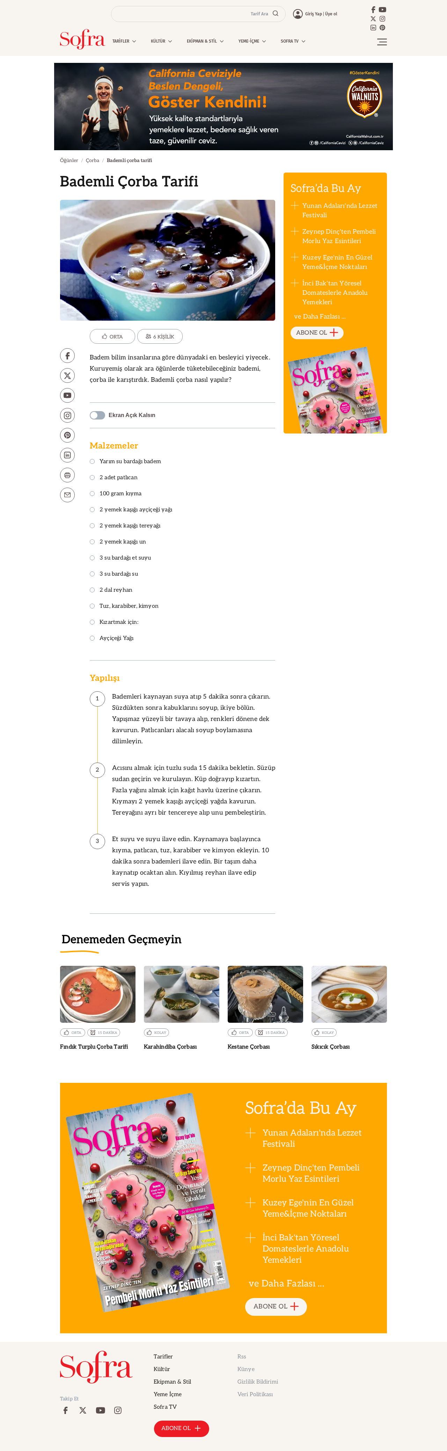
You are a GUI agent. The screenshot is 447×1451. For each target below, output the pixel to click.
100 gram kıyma (121, 494)
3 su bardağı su (119, 574)
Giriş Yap (313, 14)
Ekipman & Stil (172, 1382)
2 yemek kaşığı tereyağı (130, 526)
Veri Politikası (255, 1394)
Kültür (162, 1369)
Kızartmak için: (119, 623)
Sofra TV (165, 1407)
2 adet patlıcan (119, 478)
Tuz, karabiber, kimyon (129, 607)
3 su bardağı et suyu (125, 558)
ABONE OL (311, 332)
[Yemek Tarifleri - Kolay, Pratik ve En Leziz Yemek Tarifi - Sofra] (82, 39)
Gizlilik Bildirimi (257, 1382)
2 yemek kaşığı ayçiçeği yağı (136, 510)
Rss (241, 1357)
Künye (246, 1369)
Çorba (92, 160)
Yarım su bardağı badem (130, 462)
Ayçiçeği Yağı (116, 639)
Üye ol (331, 14)
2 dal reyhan (116, 590)
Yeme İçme (168, 1394)
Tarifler (163, 1357)
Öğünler (69, 160)
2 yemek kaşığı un (123, 542)
